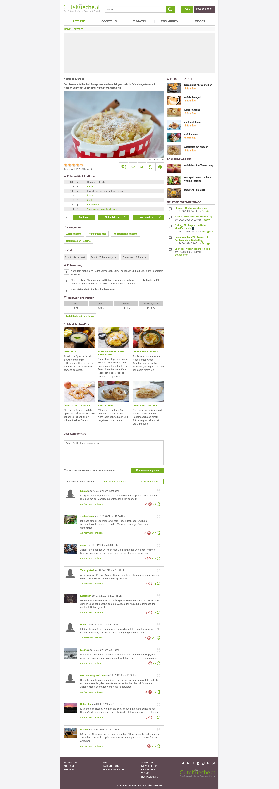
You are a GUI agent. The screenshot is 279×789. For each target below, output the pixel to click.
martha (84, 729)
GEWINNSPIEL (149, 769)
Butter (90, 186)
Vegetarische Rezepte (125, 233)
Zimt (89, 200)
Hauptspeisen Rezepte (78, 240)
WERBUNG (147, 762)
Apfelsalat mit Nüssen (196, 147)
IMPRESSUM (70, 762)
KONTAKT (69, 766)
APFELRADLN (105, 405)
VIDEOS (200, 21)
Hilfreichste (80, 481)
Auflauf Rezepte (97, 233)
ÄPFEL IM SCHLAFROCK (77, 405)
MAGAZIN (139, 21)
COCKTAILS (109, 21)
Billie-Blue (86, 704)
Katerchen (85, 595)
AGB (105, 762)
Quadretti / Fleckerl (194, 190)
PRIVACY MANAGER (113, 769)
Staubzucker (93, 204)
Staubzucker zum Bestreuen (102, 209)
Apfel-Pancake (192, 109)
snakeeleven (87, 516)
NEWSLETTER (149, 766)
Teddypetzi (207, 231)
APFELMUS (70, 351)
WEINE (145, 773)
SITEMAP (69, 769)
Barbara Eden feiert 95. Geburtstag (193, 216)
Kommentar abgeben (147, 470)
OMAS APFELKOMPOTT (145, 351)
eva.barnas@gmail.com (93, 675)
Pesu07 (84, 624)
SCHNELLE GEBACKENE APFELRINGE (111, 353)
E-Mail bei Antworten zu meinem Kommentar (90, 470)
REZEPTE (79, 21)
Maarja (84, 649)
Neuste (115, 481)
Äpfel (90, 195)
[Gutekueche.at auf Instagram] (198, 763)
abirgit (83, 545)
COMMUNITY (169, 21)
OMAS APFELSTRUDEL (145, 405)
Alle (148, 481)
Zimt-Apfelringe (192, 122)
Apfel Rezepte (73, 233)
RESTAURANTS (149, 776)
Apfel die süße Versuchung (198, 165)
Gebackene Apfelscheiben (198, 84)
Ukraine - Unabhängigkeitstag (191, 208)
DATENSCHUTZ (111, 766)
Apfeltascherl (191, 134)
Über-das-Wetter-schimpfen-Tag (192, 248)
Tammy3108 (87, 570)
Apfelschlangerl (192, 97)
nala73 (84, 490)
